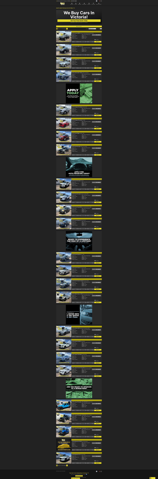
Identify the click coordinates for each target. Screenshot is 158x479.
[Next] (67, 29)
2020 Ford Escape (80, 193)
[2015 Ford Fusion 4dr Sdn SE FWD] (63, 270)
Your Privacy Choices (83, 474)
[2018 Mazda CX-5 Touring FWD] (63, 457)
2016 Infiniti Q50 (81, 328)
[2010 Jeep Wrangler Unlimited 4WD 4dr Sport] (63, 418)
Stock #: (83, 38)
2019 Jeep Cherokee (79, 354)
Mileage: (83, 50)
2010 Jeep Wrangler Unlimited (82, 415)
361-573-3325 (84, 477)
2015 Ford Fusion (79, 267)
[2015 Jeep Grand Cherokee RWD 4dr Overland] (63, 370)
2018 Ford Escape (77, 180)
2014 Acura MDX (82, 33)
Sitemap (80, 474)
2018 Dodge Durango (78, 120)
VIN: (82, 34)
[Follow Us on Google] (99, 1)
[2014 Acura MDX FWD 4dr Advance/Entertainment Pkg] (63, 36)
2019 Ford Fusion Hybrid (80, 280)
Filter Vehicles (79, 26)
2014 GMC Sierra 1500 (82, 293)
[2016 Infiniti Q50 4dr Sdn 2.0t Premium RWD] (63, 331)
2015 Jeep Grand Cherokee (82, 367)
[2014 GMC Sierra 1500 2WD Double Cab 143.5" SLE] (63, 297)
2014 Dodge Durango (79, 107)
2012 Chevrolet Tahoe (80, 72)
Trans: (73, 38)
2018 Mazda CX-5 (78, 454)
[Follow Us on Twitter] (98, 1)
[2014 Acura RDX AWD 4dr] (63, 49)
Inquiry (75, 41)
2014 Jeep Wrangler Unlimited (82, 428)
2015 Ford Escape (79, 146)
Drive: (73, 50)
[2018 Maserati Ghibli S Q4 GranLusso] (63, 444)
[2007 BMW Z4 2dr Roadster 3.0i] (63, 62)
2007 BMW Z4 (78, 59)
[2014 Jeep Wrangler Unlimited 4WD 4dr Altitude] (63, 431)
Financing (90, 41)
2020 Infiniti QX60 (78, 341)
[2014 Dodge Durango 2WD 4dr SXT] (63, 110)
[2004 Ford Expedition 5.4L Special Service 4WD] (63, 210)
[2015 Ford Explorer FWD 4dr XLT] (63, 223)
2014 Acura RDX (77, 46)
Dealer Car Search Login (73, 474)
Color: (73, 34)
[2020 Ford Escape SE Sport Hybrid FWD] (63, 197)
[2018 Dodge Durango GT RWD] (63, 123)
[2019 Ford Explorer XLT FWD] (63, 257)
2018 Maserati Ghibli (80, 441)
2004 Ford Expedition (81, 207)
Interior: (73, 35)
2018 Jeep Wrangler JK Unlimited (82, 401)
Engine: (83, 35)
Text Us (98, 41)
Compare (97, 39)
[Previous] (57, 29)
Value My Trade (83, 41)
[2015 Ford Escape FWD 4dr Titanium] (63, 149)
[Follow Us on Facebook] (96, 1)
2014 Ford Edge (78, 133)
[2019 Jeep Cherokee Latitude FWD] (63, 357)
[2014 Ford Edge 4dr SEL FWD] (63, 136)
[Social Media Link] (101, 1)
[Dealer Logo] (62, 3)
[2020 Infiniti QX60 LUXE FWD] (63, 344)
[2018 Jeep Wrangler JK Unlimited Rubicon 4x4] (63, 405)
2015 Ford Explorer (79, 220)
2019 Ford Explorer (78, 254)
